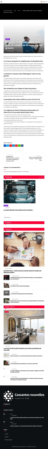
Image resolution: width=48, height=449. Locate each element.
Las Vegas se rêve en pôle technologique (19, 286)
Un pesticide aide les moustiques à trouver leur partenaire (24, 363)
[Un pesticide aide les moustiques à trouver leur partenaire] (6, 362)
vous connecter (12, 171)
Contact (6, 436)
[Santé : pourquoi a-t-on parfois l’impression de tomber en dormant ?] (6, 355)
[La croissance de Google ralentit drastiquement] (6, 293)
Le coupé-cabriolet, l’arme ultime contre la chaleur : (18, 210)
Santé (11, 422)
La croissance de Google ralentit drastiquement (21, 293)
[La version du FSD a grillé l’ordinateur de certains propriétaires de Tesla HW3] (24, 327)
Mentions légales (8, 439)
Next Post (38, 155)
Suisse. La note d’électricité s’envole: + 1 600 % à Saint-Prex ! (35, 159)
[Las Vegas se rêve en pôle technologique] (6, 285)
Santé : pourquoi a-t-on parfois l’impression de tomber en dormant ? (26, 355)
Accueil (6, 433)
